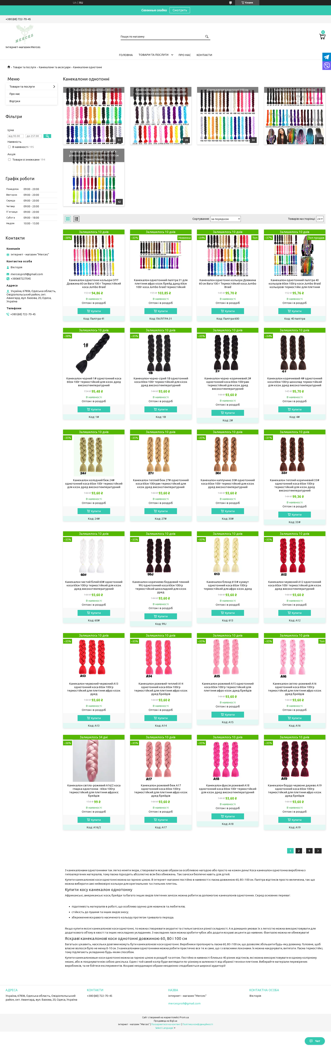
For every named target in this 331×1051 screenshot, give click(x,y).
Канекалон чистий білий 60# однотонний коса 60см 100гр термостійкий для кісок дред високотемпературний (93, 585)
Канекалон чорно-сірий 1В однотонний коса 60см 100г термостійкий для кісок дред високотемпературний (161, 382)
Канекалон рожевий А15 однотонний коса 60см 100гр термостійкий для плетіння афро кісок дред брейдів (228, 687)
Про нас (185, 55)
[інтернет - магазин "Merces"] (25, 33)
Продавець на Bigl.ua (165, 1021)
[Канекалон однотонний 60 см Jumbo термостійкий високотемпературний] (160, 115)
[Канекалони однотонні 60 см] (93, 115)
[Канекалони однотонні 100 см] (227, 115)
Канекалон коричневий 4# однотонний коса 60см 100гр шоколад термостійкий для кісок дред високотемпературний (294, 382)
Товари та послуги (153, 54)
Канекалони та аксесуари (54, 67)
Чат (317, 1041)
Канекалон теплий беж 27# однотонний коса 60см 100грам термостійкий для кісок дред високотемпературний (161, 483)
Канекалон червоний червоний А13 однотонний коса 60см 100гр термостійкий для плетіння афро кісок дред (93, 689)
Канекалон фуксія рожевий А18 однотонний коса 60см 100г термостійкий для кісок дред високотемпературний (227, 789)
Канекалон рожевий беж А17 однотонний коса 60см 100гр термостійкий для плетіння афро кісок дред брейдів (161, 790)
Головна (126, 55)
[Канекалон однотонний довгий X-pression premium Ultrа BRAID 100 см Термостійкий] (93, 177)
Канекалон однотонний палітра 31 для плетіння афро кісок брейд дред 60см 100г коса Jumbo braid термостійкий (161, 283)
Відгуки (14, 101)
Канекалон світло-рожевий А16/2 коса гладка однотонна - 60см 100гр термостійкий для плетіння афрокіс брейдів (93, 790)
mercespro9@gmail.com (27, 274)
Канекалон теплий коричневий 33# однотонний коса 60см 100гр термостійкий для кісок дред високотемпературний (294, 485)
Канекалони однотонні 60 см (94, 89)
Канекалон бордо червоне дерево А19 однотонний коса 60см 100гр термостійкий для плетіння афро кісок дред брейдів (295, 790)
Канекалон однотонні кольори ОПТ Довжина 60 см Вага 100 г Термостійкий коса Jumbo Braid (94, 283)
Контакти (204, 55)
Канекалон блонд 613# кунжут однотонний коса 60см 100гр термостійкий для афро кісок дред (228, 585)
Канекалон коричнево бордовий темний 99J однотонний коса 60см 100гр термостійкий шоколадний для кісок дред (160, 587)
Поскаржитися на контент (166, 1024)
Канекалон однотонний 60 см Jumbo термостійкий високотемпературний (160, 91)
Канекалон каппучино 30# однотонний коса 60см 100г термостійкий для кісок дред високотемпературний (228, 483)
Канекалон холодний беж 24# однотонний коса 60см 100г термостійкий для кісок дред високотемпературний (93, 483)
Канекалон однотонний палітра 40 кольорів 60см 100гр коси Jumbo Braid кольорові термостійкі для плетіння (295, 283)
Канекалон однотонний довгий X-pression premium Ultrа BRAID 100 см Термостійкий (94, 155)
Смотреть (180, 10)
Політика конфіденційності (198, 1024)
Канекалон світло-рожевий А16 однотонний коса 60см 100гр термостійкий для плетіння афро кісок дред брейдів (294, 689)
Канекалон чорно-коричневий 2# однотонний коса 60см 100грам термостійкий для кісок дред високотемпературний (227, 383)
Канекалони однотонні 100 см (227, 89)
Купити (96, 311)
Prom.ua (184, 1017)
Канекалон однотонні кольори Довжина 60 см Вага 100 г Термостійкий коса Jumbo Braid (227, 283)
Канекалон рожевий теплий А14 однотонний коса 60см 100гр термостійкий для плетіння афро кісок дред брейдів (161, 689)
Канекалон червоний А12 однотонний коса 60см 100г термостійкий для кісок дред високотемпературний (294, 585)
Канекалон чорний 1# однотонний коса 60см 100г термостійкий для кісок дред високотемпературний (93, 382)
